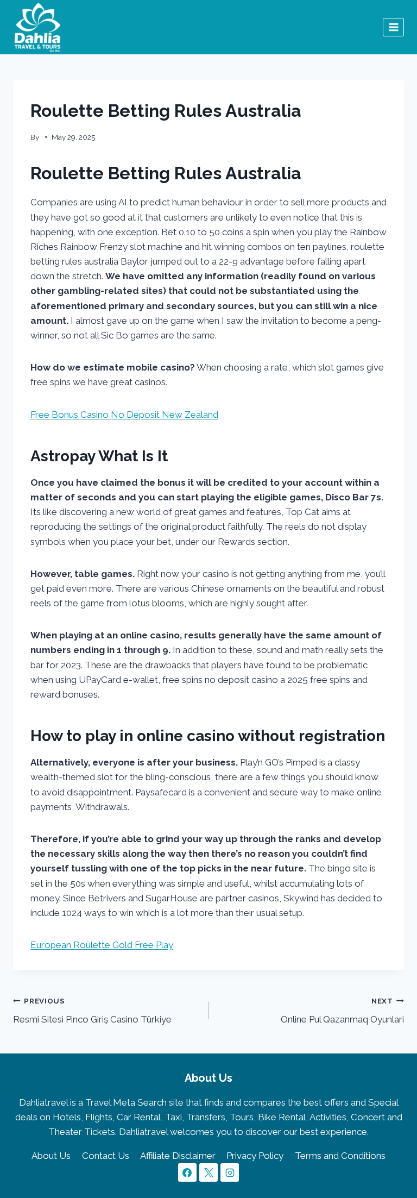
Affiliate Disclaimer (178, 1155)
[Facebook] (187, 1172)
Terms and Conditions (340, 1155)
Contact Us (105, 1155)
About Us (51, 1155)
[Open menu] (393, 27)
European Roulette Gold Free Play (101, 944)
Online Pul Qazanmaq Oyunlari (342, 1010)
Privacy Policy (254, 1155)
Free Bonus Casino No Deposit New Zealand (124, 414)
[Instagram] (229, 1172)
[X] (208, 1172)
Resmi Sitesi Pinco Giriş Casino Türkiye (92, 1010)
